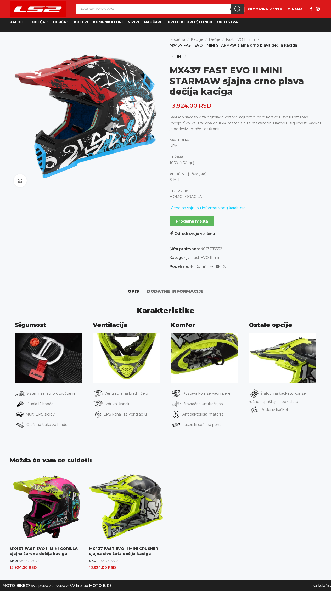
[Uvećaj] (20, 180)
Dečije (214, 39)
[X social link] (198, 266)
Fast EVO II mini (241, 39)
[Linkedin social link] (205, 266)
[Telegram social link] (217, 266)
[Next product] (185, 57)
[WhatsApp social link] (211, 266)
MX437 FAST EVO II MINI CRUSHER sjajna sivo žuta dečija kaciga (123, 551)
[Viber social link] (224, 266)
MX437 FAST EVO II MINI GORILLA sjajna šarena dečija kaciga (44, 551)
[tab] (133, 289)
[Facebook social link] (311, 9)
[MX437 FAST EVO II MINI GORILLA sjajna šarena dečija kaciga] (47, 507)
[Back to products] (179, 57)
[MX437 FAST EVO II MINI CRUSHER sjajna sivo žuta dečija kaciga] (126, 507)
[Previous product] (173, 57)
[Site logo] (38, 9)
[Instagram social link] (317, 9)
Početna (177, 39)
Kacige (197, 39)
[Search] (237, 9)
